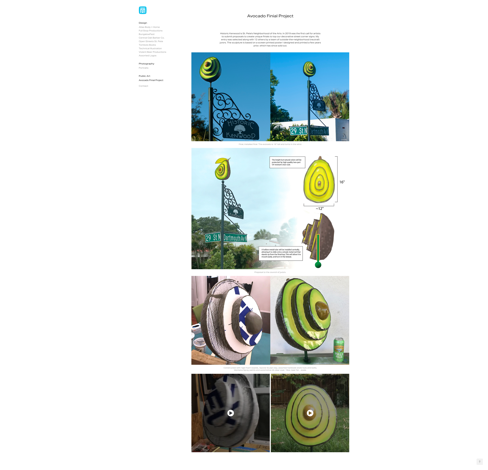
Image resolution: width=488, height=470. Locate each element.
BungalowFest (147, 34)
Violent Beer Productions (152, 52)
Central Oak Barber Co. (151, 37)
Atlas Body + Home (149, 27)
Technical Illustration (150, 48)
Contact (143, 86)
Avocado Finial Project (151, 80)
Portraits (143, 68)
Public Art (144, 76)
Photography (146, 63)
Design (143, 22)
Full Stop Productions (151, 30)
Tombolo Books (147, 45)
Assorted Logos (147, 55)
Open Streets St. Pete (151, 41)
